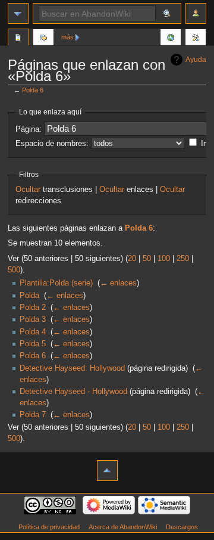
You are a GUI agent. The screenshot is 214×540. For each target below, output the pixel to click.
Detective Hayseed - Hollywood (73, 391)
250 (183, 259)
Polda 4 (33, 332)
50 (147, 259)
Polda (29, 295)
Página (18, 38)
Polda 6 (32, 90)
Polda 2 (33, 307)
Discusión (43, 38)
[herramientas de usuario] (195, 13)
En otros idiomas (170, 38)
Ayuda (195, 59)
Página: (28, 129)
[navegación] (18, 13)
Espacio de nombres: (52, 143)
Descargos (182, 526)
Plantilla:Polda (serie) (56, 283)
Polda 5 (33, 344)
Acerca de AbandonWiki (123, 526)
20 (132, 259)
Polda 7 (33, 415)
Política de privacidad (49, 526)
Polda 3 (33, 319)
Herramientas (195, 38)
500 (14, 270)
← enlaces (118, 283)
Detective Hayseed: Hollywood (72, 368)
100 (164, 259)
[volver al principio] (107, 470)
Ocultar (27, 189)
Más (67, 37)
